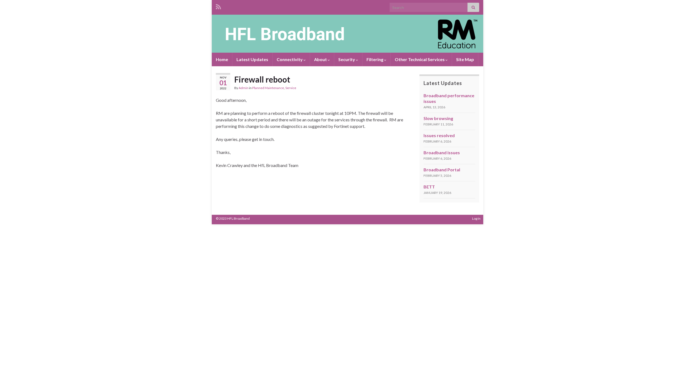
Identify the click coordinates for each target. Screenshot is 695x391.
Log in (476, 218)
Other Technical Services (420, 59)
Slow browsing (438, 118)
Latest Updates (252, 59)
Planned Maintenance (268, 88)
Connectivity (290, 59)
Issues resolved (439, 135)
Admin (243, 88)
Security (347, 59)
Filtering (375, 59)
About (321, 59)
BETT (429, 186)
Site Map (465, 59)
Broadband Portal (442, 169)
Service (290, 88)
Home (222, 59)
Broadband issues (442, 152)
